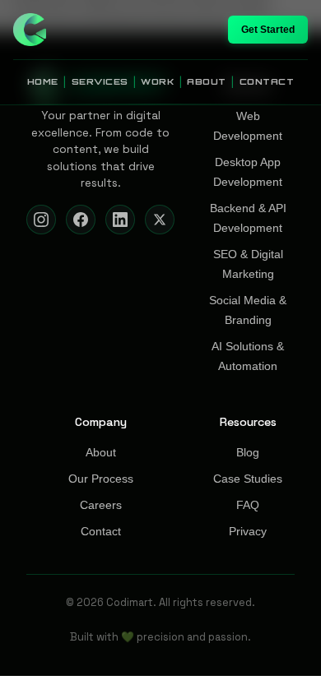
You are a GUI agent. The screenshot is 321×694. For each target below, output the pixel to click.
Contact (267, 81)
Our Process (100, 479)
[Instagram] (41, 219)
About (206, 81)
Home (42, 81)
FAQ (247, 505)
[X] (159, 219)
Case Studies (247, 479)
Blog (247, 452)
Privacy (248, 531)
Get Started (268, 29)
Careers (101, 505)
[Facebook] (80, 219)
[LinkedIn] (120, 219)
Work (157, 81)
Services (100, 81)
